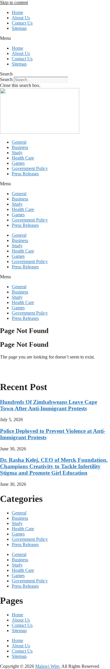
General (19, 142)
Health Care (23, 157)
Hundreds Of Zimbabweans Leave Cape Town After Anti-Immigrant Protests (48, 405)
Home (17, 12)
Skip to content (14, 2)
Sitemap (19, 28)
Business (20, 147)
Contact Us (22, 22)
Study (17, 152)
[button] (55, 38)
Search (6, 79)
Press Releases (25, 173)
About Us (21, 17)
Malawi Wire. (47, 666)
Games (18, 163)
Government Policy (30, 168)
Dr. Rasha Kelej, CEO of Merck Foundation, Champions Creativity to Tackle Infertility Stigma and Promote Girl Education (54, 466)
